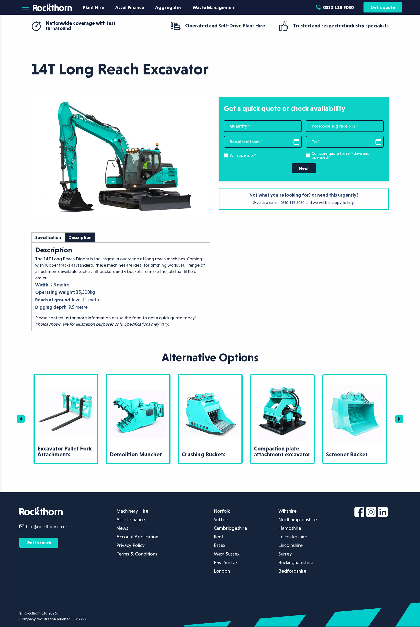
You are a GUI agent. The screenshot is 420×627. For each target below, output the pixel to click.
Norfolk (222, 511)
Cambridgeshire (230, 528)
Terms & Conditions (136, 554)
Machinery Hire (132, 511)
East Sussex (226, 562)
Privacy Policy (130, 545)
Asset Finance (129, 7)
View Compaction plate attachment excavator (281, 381)
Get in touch (38, 542)
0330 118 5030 (293, 202)
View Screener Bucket (341, 378)
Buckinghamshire (295, 562)
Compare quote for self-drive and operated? (340, 155)
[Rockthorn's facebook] (360, 513)
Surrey (285, 554)
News (122, 528)
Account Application (137, 537)
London (222, 571)
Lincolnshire (290, 545)
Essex (219, 545)
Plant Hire (93, 7)
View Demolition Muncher (129, 378)
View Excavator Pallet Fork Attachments (57, 381)
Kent (218, 537)
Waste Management (214, 7)
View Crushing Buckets (197, 378)
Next (304, 168)
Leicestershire (292, 537)
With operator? (243, 155)
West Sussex (226, 554)
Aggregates (168, 7)
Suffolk (221, 519)
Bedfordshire (292, 571)
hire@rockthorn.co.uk (47, 526)
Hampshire (289, 528)
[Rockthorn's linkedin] (384, 513)
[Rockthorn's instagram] (372, 513)
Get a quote (383, 7)
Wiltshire (287, 511)
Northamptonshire (297, 519)
